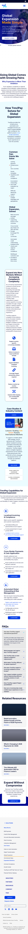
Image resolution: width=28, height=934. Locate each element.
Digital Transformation (9, 852)
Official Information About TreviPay (10, 920)
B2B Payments (7, 831)
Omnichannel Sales (8, 858)
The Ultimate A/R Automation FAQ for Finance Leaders (11, 769)
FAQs (11, 923)
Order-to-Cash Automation (10, 849)
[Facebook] (13, 910)
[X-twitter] (6, 910)
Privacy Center (14, 914)
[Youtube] (17, 910)
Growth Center (7, 867)
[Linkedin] (9, 910)
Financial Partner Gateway (10, 873)
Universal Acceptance (9, 864)
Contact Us (5, 923)
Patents (21, 920)
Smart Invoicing (8, 840)
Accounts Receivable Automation (12, 837)
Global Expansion (8, 855)
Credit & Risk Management (10, 834)
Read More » (6, 725)
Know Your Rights (5, 914)
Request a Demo (9, 901)
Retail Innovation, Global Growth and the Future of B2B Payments (13, 720)
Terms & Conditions (7, 917)
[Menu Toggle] (25, 1)
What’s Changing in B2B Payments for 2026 (13, 745)
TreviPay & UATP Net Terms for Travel (13, 870)
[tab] (14, 415)
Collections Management (10, 843)
